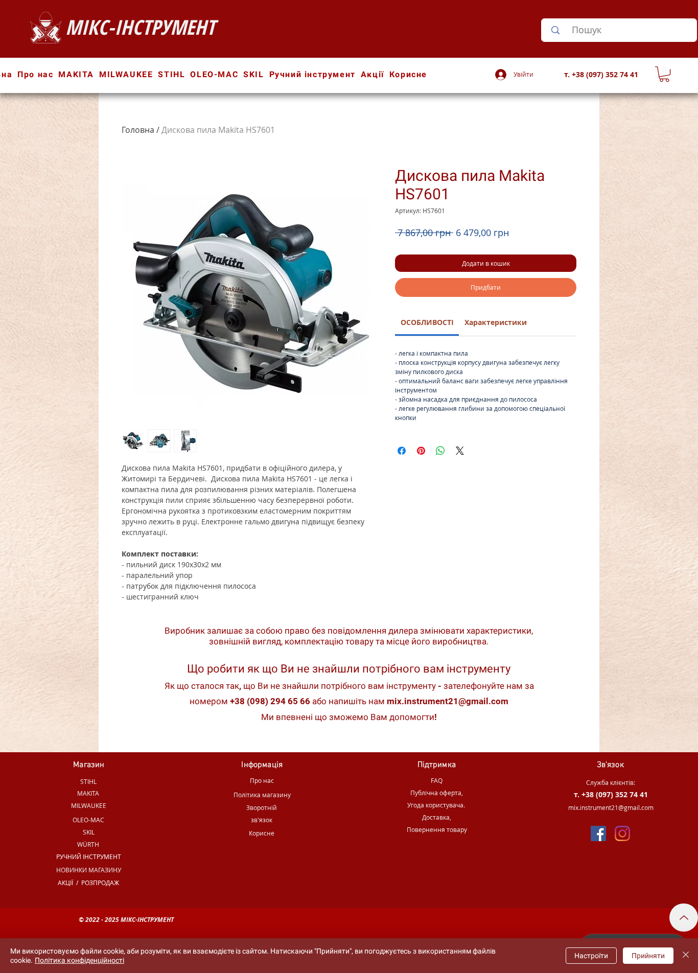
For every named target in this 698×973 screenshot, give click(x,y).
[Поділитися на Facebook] (401, 451)
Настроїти (591, 956)
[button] (664, 74)
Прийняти (648, 956)
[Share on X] (460, 451)
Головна (138, 129)
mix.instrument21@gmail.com (447, 701)
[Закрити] (686, 955)
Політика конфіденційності (79, 960)
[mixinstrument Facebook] (598, 833)
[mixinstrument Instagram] (622, 833)
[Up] (683, 917)
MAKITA (88, 793)
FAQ (437, 780)
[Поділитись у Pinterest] (421, 451)
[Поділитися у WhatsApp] (440, 451)
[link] (427, 322)
